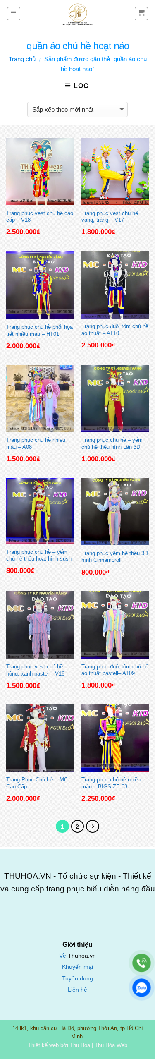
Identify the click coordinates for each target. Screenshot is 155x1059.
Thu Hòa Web (111, 1045)
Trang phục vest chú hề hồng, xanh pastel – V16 (35, 670)
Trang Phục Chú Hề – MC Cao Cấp (37, 782)
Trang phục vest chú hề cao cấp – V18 (39, 216)
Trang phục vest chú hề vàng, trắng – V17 (109, 216)
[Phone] (141, 963)
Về (63, 956)
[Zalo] (141, 987)
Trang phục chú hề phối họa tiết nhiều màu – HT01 (39, 330)
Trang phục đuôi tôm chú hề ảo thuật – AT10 (114, 329)
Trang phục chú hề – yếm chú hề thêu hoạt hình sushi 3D (39, 555)
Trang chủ (22, 58)
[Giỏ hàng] (141, 13)
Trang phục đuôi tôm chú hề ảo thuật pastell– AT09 (114, 670)
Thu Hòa (80, 1045)
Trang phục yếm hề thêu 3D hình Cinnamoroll (114, 556)
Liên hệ (77, 990)
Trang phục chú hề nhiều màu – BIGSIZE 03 (111, 782)
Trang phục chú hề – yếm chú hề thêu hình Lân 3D (112, 443)
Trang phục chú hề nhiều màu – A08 (35, 443)
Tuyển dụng (77, 978)
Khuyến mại (77, 967)
